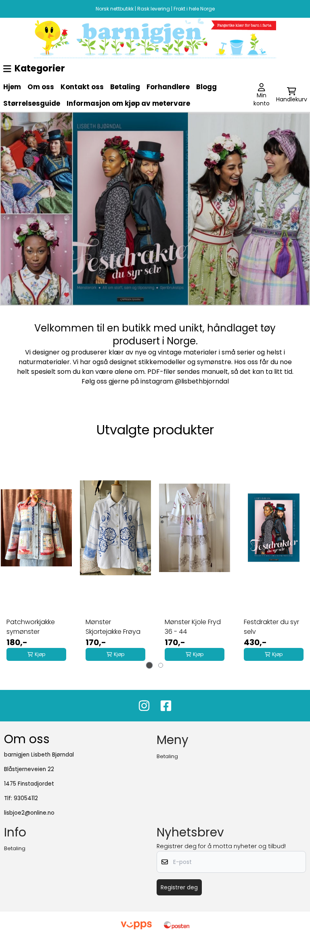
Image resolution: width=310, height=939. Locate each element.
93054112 (26, 798)
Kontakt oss (82, 87)
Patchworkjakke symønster (30, 626)
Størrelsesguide (31, 103)
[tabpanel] (36, 556)
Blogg (206, 87)
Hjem (12, 87)
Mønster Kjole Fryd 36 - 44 (193, 626)
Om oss (40, 87)
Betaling (125, 87)
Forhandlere (168, 87)
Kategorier (40, 68)
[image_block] (155, 38)
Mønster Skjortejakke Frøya (113, 626)
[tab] (149, 665)
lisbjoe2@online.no (29, 813)
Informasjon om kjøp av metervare (128, 103)
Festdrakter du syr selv (271, 626)
